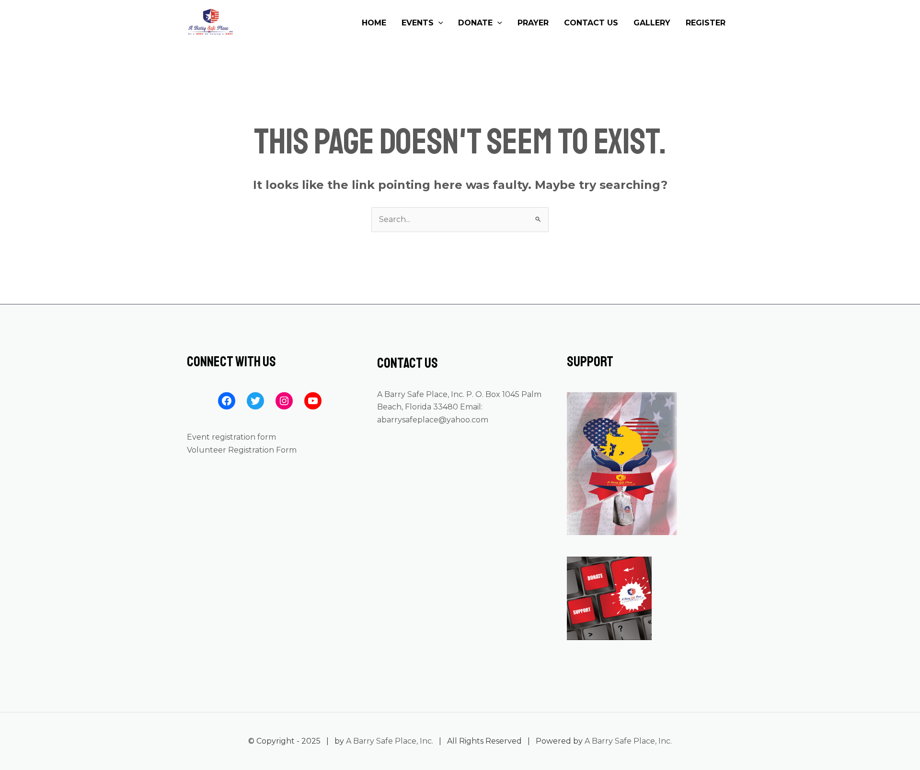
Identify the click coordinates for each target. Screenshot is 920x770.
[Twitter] (255, 400)
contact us (591, 22)
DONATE (475, 22)
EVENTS (418, 22)
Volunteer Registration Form (242, 450)
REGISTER (705, 22)
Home (374, 22)
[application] (438, 23)
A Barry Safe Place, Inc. (389, 741)
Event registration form (231, 437)
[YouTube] (313, 400)
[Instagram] (284, 400)
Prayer (533, 22)
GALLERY (651, 22)
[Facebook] (226, 400)
